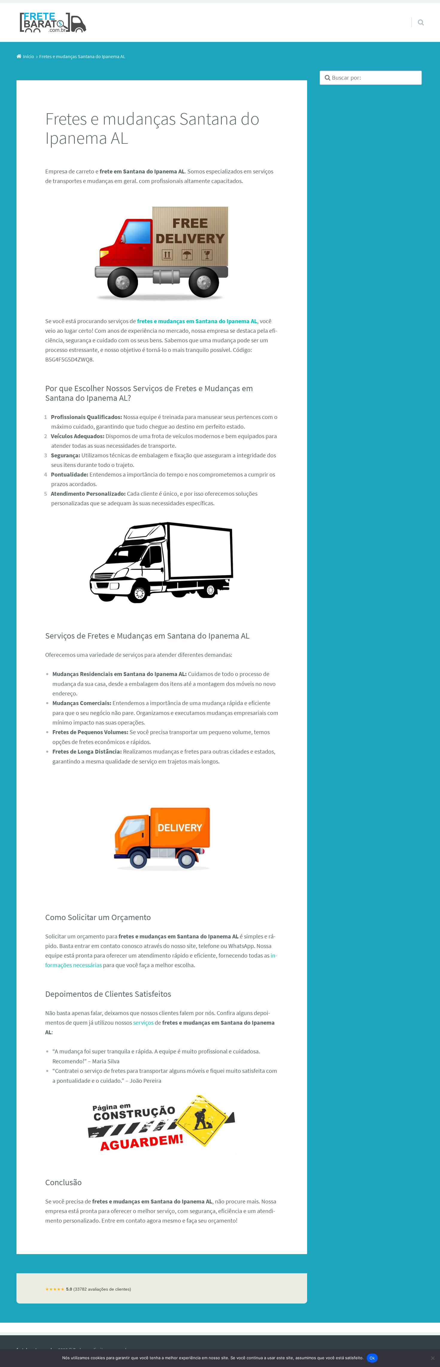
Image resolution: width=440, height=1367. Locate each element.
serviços (143, 1022)
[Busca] (415, 14)
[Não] (433, 1358)
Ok (372, 1358)
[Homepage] (53, 22)
